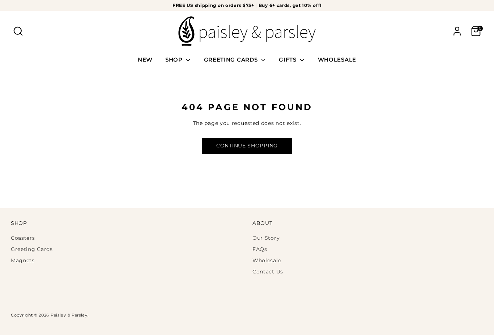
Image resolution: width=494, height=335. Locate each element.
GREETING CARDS (232, 59)
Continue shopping (247, 145)
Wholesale (266, 260)
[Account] (457, 31)
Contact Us (267, 271)
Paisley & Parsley (69, 315)
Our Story (266, 238)
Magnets (23, 260)
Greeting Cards (32, 249)
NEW (145, 59)
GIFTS (288, 59)
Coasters (23, 238)
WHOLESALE (337, 59)
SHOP (174, 59)
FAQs (259, 249)
